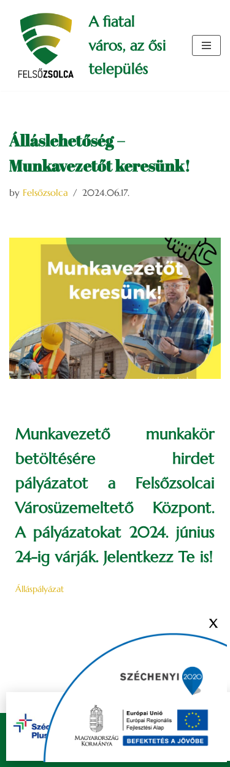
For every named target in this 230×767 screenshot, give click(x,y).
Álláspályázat (39, 588)
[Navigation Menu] (206, 45)
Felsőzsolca (45, 192)
